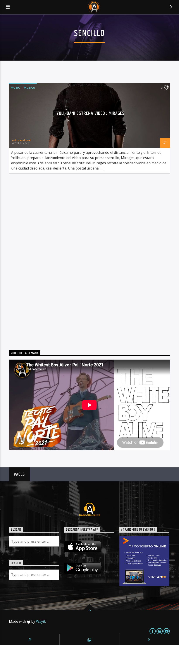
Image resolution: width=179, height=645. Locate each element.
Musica (29, 87)
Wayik (41, 621)
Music (15, 87)
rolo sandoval (21, 140)
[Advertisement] (41, 257)
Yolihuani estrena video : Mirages (91, 113)
